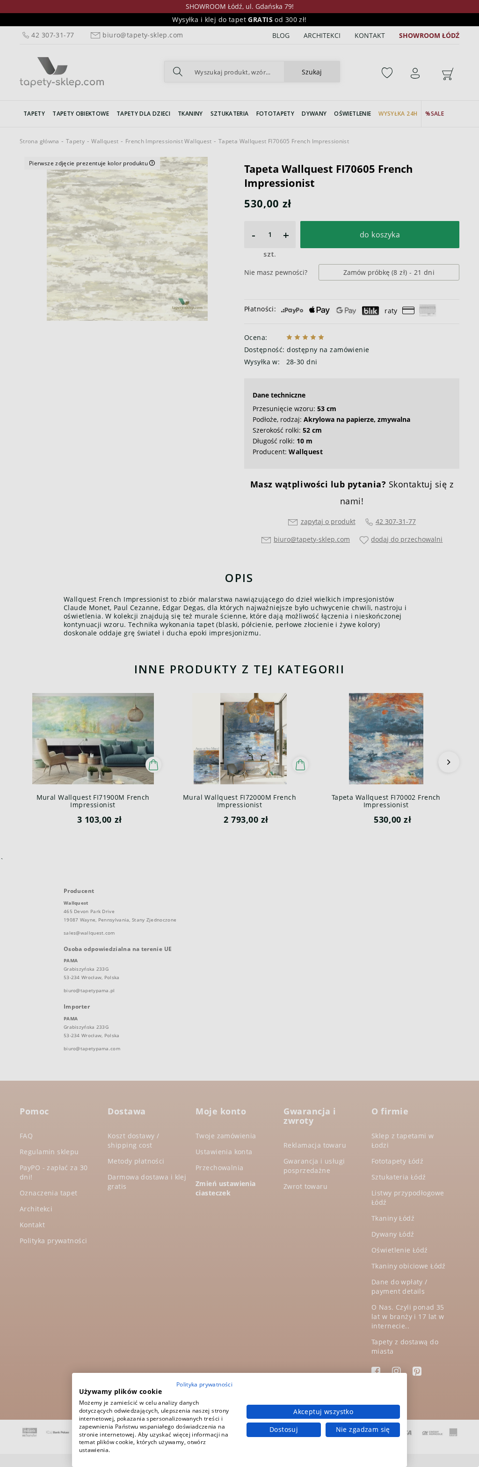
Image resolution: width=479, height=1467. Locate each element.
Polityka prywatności (204, 1384)
